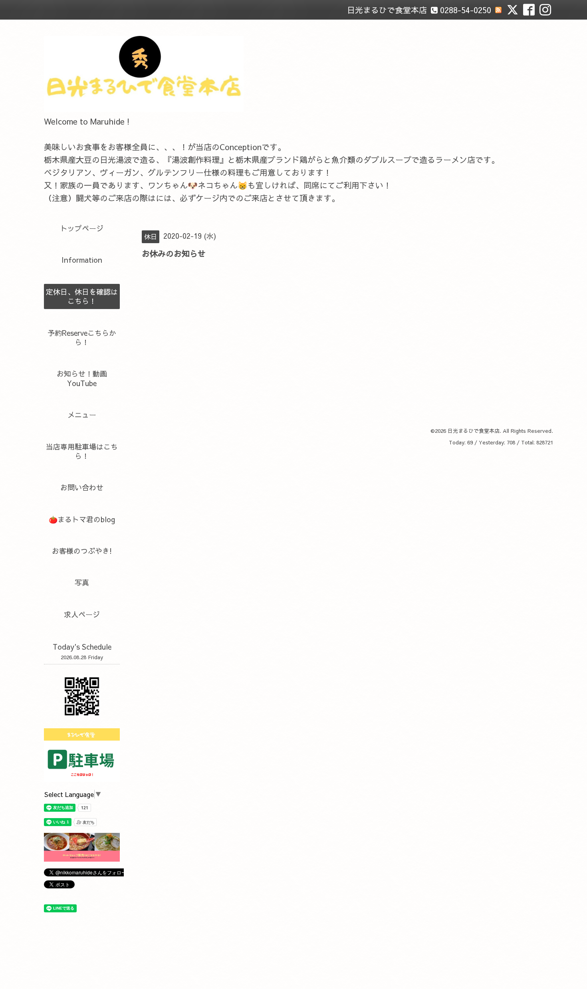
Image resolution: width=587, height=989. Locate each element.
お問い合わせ (81, 487)
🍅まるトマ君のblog (82, 519)
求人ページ (82, 614)
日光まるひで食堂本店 (474, 430)
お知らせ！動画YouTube (82, 378)
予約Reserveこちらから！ (82, 337)
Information (81, 260)
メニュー (81, 415)
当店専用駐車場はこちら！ (82, 451)
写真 (82, 582)
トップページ (81, 228)
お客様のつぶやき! (82, 551)
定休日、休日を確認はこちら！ (82, 296)
